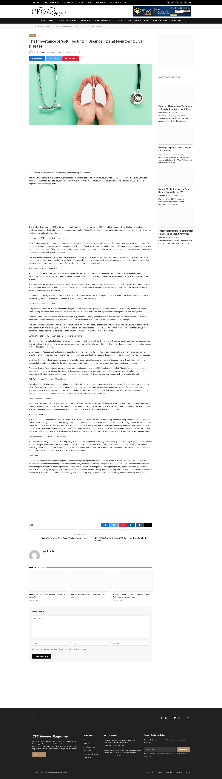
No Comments (64, 52)
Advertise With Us (51, 2)
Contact (81, 2)
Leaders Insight (103, 21)
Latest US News (159, 21)
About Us (36, 2)
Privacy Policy (182, 754)
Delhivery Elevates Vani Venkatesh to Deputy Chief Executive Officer (175, 107)
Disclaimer (100, 2)
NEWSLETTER (176, 21)
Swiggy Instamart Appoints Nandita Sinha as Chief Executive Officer (175, 232)
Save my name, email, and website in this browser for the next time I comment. (60, 649)
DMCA (90, 2)
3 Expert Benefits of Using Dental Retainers (88, 594)
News (51, 21)
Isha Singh (109, 745)
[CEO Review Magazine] (49, 11)
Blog (119, 21)
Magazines (85, 21)
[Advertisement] (90, 149)
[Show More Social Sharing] (81, 58)
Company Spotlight (138, 21)
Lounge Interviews (67, 21)
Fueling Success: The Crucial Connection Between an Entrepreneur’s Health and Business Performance (122, 751)
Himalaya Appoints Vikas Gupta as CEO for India (174, 149)
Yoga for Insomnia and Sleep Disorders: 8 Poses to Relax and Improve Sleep (131, 595)
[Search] (190, 2)
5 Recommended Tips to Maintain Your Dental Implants (47, 595)
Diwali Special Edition (117, 2)
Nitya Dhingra (165, 112)
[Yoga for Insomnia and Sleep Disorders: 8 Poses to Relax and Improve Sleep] (132, 582)
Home (42, 21)
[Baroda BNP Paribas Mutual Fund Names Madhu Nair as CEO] (175, 177)
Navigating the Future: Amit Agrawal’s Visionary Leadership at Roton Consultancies (120, 741)
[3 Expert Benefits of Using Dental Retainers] (90, 582)
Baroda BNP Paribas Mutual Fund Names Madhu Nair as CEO (174, 190)
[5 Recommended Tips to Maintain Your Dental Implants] (48, 582)
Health (32, 35)
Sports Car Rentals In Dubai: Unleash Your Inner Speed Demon (64, 538)
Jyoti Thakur (40, 52)
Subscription (68, 2)
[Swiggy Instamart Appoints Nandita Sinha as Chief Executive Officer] (175, 219)
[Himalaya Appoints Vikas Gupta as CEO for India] (175, 135)
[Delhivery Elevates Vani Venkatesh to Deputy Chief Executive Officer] (175, 94)
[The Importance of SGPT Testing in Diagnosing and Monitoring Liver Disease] (90, 125)
